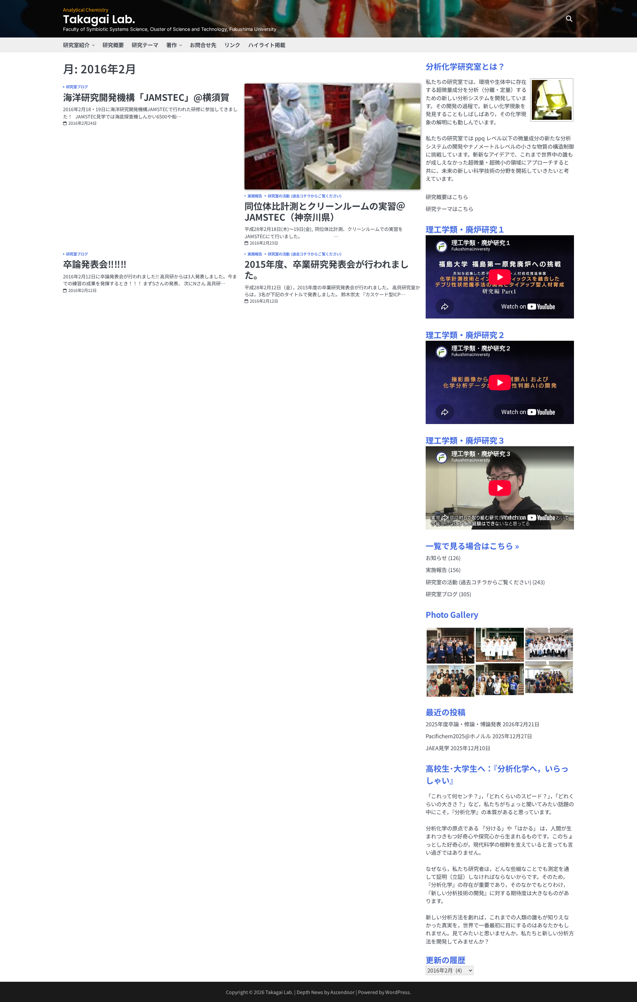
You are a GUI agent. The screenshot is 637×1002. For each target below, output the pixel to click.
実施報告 (255, 196)
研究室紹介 (76, 45)
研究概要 (113, 45)
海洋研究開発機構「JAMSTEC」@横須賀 (146, 97)
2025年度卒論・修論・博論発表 (463, 724)
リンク (232, 45)
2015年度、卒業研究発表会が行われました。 (327, 269)
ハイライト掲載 (266, 45)
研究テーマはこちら (449, 209)
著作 (171, 45)
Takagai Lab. (99, 19)
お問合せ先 (203, 45)
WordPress (397, 991)
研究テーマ (145, 45)
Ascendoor (342, 991)
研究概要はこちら (447, 197)
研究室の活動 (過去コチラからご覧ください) (304, 196)
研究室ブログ (77, 87)
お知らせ (436, 558)
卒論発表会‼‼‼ (95, 263)
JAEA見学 (437, 748)
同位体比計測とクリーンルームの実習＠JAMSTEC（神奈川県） (325, 211)
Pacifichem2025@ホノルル (458, 736)
